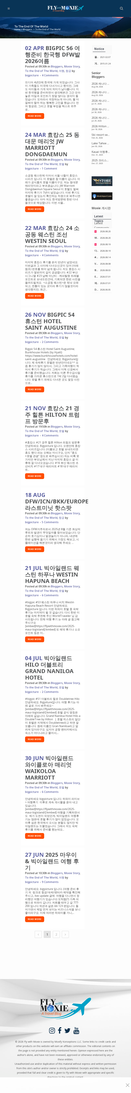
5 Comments (50, 522)
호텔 (61, 164)
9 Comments (50, 882)
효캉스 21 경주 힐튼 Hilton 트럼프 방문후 (52, 414)
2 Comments (50, 342)
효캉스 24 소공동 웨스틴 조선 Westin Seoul (52, 234)
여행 (61, 71)
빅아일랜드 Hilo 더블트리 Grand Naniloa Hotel (49, 667)
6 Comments (50, 595)
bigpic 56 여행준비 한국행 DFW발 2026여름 (52, 54)
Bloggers (27, 29)
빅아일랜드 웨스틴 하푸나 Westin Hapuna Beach (52, 574)
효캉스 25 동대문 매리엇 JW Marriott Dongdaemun (52, 144)
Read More (34, 115)
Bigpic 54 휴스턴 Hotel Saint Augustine (51, 321)
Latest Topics (98, 216)
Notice (99, 49)
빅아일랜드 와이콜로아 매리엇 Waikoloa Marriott (49, 767)
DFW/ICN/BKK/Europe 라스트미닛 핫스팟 (56, 504)
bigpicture (32, 75)
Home (17, 29)
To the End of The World (41, 71)
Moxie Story (72, 66)
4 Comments (50, 75)
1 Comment (49, 168)
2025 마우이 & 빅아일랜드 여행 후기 (52, 861)
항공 (68, 71)
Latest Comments (101, 223)
